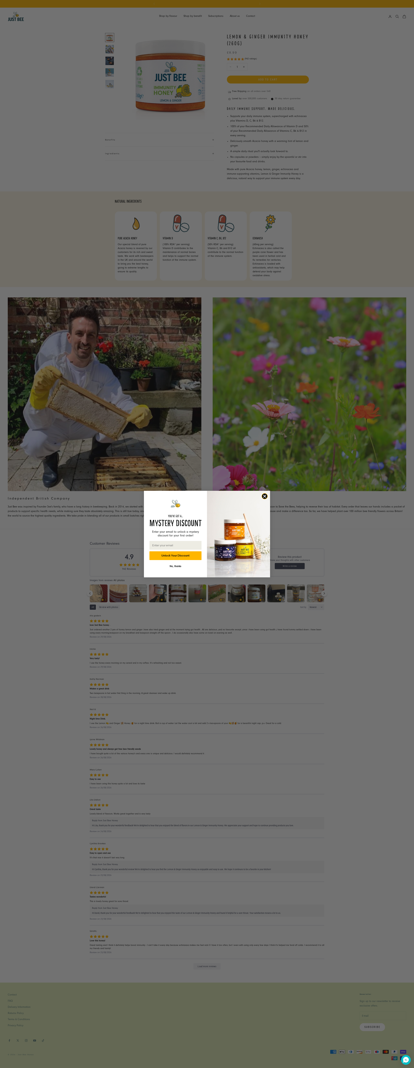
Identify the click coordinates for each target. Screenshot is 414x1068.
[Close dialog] (264, 496)
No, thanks (175, 566)
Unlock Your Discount (175, 555)
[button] (406, 1060)
